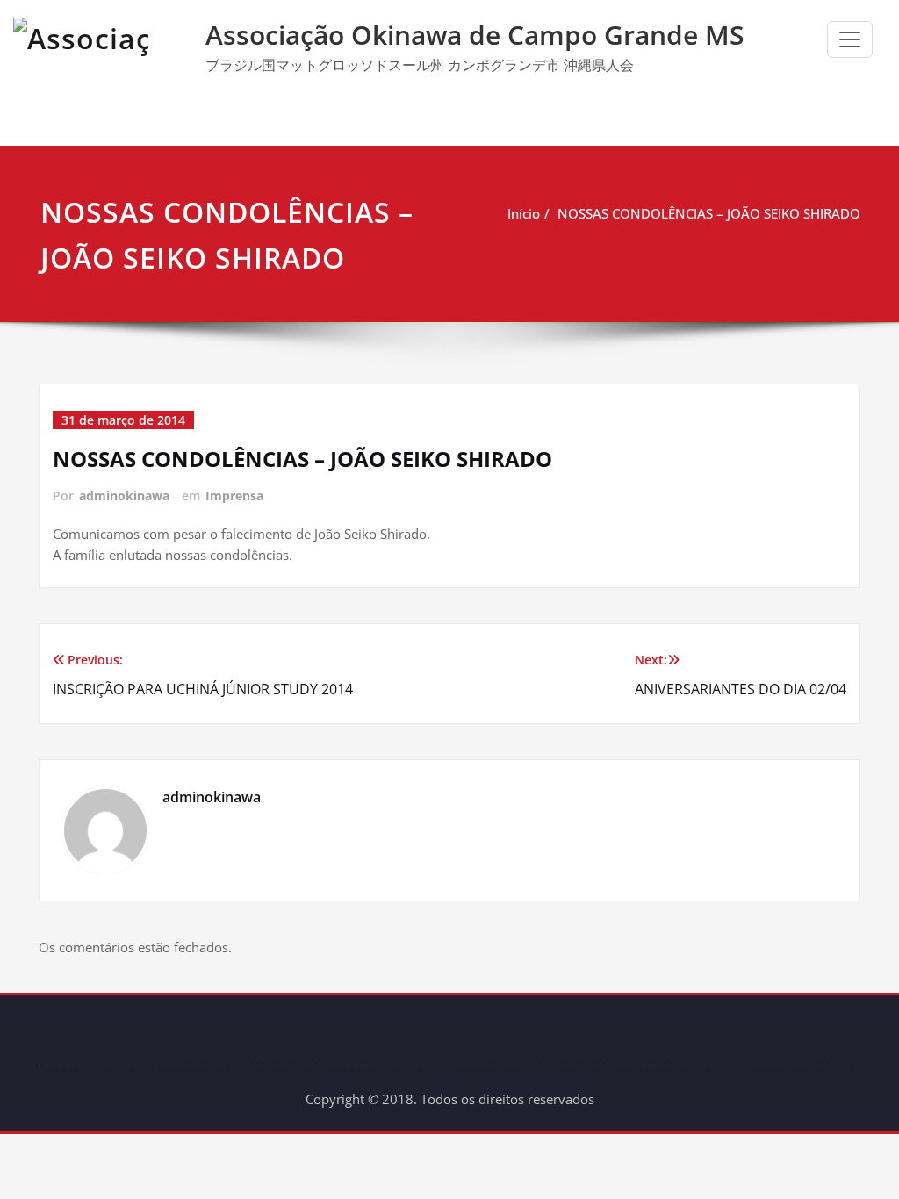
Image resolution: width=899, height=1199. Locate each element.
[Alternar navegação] (850, 39)
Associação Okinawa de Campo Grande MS (474, 35)
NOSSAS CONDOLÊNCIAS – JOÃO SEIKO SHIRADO (708, 213)
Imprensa (234, 495)
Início (523, 213)
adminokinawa (124, 495)
